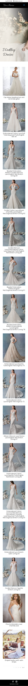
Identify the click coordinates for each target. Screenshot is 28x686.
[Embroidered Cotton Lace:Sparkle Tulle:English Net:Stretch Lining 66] (14, 471)
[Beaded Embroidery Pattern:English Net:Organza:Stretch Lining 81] (14, 285)
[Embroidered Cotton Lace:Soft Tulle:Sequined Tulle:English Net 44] (14, 131)
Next (23, 667)
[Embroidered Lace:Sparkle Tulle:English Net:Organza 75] (14, 362)
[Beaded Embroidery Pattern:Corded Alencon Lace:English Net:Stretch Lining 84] (14, 169)
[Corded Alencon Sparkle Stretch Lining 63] (14, 586)
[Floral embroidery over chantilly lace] (14, 622)
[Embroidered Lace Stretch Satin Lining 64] (14, 550)
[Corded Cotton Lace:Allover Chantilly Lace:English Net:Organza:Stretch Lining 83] (14, 208)
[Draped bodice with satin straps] (14, 658)
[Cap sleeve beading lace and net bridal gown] (14, 95)
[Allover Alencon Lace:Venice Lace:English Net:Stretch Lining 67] (14, 434)
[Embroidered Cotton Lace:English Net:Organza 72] (14, 398)
